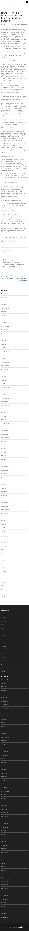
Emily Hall (5, 24)
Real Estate (4, 593)
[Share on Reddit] (24, 237)
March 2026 (4, 304)
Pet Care (3, 582)
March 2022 (4, 459)
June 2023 (3, 412)
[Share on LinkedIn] (14, 237)
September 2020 (5, 509)
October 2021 (5, 470)
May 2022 (3, 452)
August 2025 (4, 329)
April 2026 (3, 301)
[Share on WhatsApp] (17, 237)
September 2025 (5, 326)
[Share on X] (10, 237)
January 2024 (4, 391)
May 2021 (3, 484)
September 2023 (5, 405)
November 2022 (5, 430)
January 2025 (4, 355)
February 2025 (5, 351)
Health (3, 567)
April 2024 (3, 380)
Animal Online (8, 926)
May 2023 (3, 416)
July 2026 (3, 297)
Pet (2, 578)
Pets (2, 589)
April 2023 (3, 419)
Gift (2, 564)
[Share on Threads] (6, 241)
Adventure (4, 539)
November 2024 (5, 362)
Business (3, 546)
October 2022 (5, 434)
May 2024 (3, 376)
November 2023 (5, 398)
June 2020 (3, 520)
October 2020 (5, 506)
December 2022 (5, 427)
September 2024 (5, 365)
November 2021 (5, 466)
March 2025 (4, 347)
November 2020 (5, 502)
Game (2, 560)
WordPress (22, 927)
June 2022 (3, 448)
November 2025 (5, 319)
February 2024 (5, 387)
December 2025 (5, 315)
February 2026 (5, 308)
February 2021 (5, 491)
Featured (3, 557)
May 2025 (3, 340)
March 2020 (4, 527)
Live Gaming (24, 24)
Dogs (2, 553)
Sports (3, 596)
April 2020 (3, 524)
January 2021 (4, 495)
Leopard (3, 571)
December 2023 (5, 394)
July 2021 (3, 477)
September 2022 (5, 437)
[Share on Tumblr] (2, 241)
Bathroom (4, 542)
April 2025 (3, 344)
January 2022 (4, 463)
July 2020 (3, 517)
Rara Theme (9, 927)
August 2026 (4, 293)
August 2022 (4, 441)
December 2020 (5, 499)
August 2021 (4, 473)
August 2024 (4, 369)
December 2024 (5, 358)
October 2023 (5, 401)
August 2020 (4, 513)
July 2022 (3, 445)
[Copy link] (12, 241)
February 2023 (5, 423)
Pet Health (4, 585)
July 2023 (3, 409)
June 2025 (3, 337)
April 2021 (3, 488)
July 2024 (3, 373)
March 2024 (4, 383)
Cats (2, 549)
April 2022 (3, 455)
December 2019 (5, 531)
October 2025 (5, 322)
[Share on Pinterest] (21, 237)
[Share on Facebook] (6, 237)
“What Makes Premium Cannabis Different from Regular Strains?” (7, 276)
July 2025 (3, 333)
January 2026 (4, 311)
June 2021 (3, 481)
